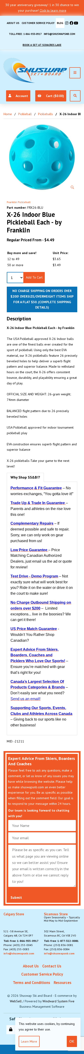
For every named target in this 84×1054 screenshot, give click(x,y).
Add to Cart (34, 277)
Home (8, 114)
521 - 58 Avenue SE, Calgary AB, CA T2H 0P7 (18, 925)
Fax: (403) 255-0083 (16, 949)
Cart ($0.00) (54, 96)
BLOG (60, 23)
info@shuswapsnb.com (59, 34)
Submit (16, 897)
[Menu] (74, 72)
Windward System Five (58, 1001)
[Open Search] (75, 95)
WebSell (16, 1001)
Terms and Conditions (31, 982)
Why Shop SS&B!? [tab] (25, 477)
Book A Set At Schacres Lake (42, 45)
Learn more (29, 1041)
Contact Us (51, 966)
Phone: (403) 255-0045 (18, 945)
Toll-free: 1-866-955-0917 (25, 34)
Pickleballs (45, 114)
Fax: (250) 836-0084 (57, 949)
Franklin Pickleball (19, 202)
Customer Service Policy (38, 23)
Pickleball (25, 114)
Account (21, 96)
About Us (13, 23)
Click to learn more (53, 10)
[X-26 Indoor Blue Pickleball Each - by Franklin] (42, 157)
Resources (62, 982)
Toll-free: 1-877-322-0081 (61, 941)
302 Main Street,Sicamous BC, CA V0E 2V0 (62, 925)
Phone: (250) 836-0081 (58, 945)
